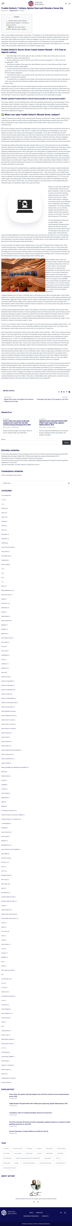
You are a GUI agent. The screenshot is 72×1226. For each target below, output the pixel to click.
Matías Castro (4, 10)
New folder (4, 879)
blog (2, 646)
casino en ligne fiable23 (7, 689)
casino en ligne (5, 676)
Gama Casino (4, 797)
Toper (2, 1022)
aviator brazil (5, 616)
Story (2, 1000)
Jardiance (4, 827)
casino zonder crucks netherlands (10, 750)
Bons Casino (29, 1148)
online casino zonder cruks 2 (9, 918)
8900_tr (3, 586)
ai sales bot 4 (4, 603)
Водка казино (49, 1153)
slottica (3, 987)
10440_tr (3, 525)
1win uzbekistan (5, 556)
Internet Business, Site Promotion (10, 819)
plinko (3, 940)
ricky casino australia (7, 970)
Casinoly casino (5, 763)
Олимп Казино (47, 1158)
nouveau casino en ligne (7, 897)
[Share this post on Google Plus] (64, 392)
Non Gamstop (5, 892)
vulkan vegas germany (7, 1056)
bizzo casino (4, 642)
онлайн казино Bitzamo (45, 1163)
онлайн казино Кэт (60, 1163)
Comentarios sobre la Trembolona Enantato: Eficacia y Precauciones (22, 458)
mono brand (4, 853)
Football (3, 789)
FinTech (3, 780)
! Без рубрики (5, 495)
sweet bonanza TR (6, 1013)
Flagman (3, 784)
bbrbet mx (4, 633)
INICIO (31, 1212)
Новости (3, 1073)
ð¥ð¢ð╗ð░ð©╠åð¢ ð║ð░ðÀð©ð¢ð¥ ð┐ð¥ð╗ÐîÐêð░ (14, 767)
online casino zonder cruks (8, 914)
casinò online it (5, 745)
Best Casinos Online (6, 638)
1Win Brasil (4, 534)
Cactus (3, 659)
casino (3, 672)
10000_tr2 (3, 517)
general (3, 806)
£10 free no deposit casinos (22, 88)
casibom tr (4, 663)
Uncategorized (5, 1030)
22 (1, 573)
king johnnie (4, 836)
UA (2, 1026)
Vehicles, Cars (5, 1035)
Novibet (3, 905)
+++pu (3, 499)
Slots (2, 983)
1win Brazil (4, 538)
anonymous (4, 607)
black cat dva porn (17, 1148)
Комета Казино (5, 1069)
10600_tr (3, 530)
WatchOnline (4, 1061)
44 (1, 577)
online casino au (5, 909)
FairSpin (3, 771)
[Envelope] (38, 1202)
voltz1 (3, 1048)
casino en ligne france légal (8, 702)
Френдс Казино (7, 1163)
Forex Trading (5, 793)
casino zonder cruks (6, 754)
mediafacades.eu (5, 845)
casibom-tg (4, 668)
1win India (3, 543)
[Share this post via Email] (69, 392)
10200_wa (3, 521)
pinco (2, 935)
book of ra (4, 650)
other (2, 922)
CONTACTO (45, 1216)
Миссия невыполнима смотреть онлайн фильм (28, 1158)
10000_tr (3, 512)
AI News (3, 599)
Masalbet (3, 840)
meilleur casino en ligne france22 (10, 849)
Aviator (3, 612)
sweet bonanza (5, 1009)
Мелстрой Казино (7, 1158)
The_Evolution (5, 1017)
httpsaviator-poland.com (8, 810)
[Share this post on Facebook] (59, 392)
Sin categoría (21, 10)
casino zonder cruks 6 (7, 758)
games (3, 802)
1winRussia (4, 560)
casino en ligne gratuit (7, 707)
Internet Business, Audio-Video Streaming (12, 815)
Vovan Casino (4, 1052)
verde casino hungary (7, 1039)
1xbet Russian (5, 564)
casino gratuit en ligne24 (8, 728)
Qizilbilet (3, 953)
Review (3, 966)
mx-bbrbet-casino (5, 875)
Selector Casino (18, 1153)
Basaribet (3, 629)
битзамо (17, 1163)
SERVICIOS (39, 1212)
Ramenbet (3, 957)
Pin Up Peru (4, 931)
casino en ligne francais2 (8, 698)
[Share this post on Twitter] (61, 392)
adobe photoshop (6, 594)
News (2, 888)
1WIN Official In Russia (7, 547)
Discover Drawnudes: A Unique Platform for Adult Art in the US (20, 464)
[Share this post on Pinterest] (66, 392)
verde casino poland (6, 1043)
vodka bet (39, 1153)
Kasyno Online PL (5, 832)
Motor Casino (6, 1153)
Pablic (3, 927)
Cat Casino (39, 1148)
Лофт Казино (60, 1153)
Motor (3, 871)
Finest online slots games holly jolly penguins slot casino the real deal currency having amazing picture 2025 (17, 423)
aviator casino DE (6, 620)
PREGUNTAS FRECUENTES (31, 1216)
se (1, 974)
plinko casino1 (5, 944)
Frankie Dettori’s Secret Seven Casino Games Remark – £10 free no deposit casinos (17, 23)
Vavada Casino (29, 1153)
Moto (2, 866)
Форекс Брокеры (5, 1082)
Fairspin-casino (5, 776)
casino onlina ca (5, 733)
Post (2, 948)
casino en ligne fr (6, 694)
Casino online (5, 737)
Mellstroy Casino (61, 1148)
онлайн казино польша (7, 1078)
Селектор (57, 1158)
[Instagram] (34, 1202)
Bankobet (3, 625)
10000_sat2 (4, 508)
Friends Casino (49, 1148)
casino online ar (5, 741)
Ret (2, 961)
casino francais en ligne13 (8, 715)
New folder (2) (5, 884)
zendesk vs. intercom (7, 1065)
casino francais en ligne (7, 711)
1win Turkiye (4, 551)
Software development (7, 996)
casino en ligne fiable (7, 681)
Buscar (3, 439)
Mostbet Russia (5, 858)
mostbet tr (4, 862)
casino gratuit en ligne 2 (7, 724)
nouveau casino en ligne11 (8, 901)
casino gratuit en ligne (7, 720)
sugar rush (4, 1004)
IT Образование (5, 823)
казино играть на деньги (29, 1163)
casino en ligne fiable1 (7, 685)
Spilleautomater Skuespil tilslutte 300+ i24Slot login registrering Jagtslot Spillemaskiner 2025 (53, 423)
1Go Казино (6, 1148)
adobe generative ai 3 (6, 590)
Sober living (4, 991)
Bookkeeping (4, 655)
